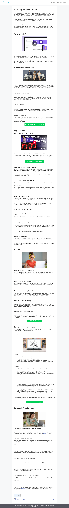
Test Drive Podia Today (34, 321)
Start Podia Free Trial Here (34, 402)
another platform (24, 488)
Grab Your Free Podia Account (34, 161)
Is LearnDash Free (52, 499)
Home (49, 2)
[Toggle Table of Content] (18, 495)
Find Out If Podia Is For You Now (33, 124)
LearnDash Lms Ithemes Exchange (20, 499)
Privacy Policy (59, 2)
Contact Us (53, 2)
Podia (16, 498)
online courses (46, 433)
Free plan (45, 329)
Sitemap (64, 2)
